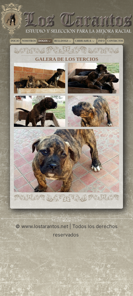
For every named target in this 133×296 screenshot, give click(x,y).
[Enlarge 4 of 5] (110, 104)
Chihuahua (83, 40)
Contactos (115, 40)
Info (101, 40)
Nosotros (29, 40)
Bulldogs (61, 40)
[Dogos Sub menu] (49, 41)
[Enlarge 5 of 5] (110, 137)
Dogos (42, 40)
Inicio (15, 40)
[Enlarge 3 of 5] (57, 104)
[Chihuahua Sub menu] (93, 41)
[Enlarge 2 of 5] (110, 71)
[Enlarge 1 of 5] (57, 71)
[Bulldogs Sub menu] (70, 41)
